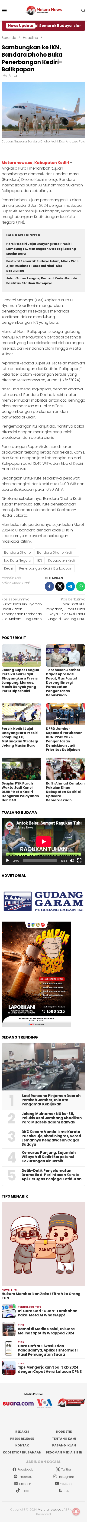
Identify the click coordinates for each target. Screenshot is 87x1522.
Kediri (8, 568)
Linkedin (25, 1484)
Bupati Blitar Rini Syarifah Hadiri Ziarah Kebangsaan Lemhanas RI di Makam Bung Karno (22, 609)
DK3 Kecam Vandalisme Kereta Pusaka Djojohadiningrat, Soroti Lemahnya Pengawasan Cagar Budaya (51, 1138)
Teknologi (26, 1307)
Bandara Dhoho (17, 552)
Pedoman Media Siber (64, 1452)
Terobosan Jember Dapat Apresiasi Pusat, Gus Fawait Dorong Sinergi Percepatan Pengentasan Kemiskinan (63, 682)
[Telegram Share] (70, 586)
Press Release (22, 1438)
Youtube (66, 1484)
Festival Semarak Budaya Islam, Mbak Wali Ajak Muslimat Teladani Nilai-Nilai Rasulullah (42, 266)
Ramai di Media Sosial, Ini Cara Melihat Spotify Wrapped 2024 (46, 1331)
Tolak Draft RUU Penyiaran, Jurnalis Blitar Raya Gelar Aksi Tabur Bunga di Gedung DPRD (65, 609)
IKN (39, 560)
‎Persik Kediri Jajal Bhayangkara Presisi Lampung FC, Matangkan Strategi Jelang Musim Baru (41, 249)
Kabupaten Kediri (51, 162)
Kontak (22, 1445)
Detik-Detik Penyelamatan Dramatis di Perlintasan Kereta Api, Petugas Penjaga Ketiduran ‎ (51, 1175)
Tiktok (25, 1491)
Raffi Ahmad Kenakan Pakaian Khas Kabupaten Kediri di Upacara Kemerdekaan (65, 792)
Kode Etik (64, 1431)
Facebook (25, 1469)
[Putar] (7, 860)
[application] (43, 841)
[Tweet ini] (59, 586)
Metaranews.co (17, 162)
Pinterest (25, 1477)
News (6, 1290)
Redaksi (22, 1431)
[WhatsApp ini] (80, 586)
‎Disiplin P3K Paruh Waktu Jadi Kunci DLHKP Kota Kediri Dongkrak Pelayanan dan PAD (20, 792)
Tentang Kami (64, 1438)
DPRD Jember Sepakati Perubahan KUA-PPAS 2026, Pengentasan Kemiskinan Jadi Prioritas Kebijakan (64, 739)
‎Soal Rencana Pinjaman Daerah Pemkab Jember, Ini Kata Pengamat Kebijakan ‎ (51, 1100)
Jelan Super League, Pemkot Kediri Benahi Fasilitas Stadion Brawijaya (41, 280)
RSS (66, 1491)
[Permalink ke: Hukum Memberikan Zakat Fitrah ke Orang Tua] (43, 1244)
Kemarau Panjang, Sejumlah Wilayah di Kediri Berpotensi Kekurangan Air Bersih (49, 1157)
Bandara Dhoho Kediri (55, 552)
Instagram (66, 1477)
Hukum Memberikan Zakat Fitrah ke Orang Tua (41, 1296)
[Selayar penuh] (79, 860)
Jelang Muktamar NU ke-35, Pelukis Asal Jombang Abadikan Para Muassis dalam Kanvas (52, 1118)
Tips (14, 1290)
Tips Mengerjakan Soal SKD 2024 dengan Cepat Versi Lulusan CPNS (50, 1369)
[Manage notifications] (76, 1511)
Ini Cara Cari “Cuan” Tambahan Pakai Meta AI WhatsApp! (47, 1313)
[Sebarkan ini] (49, 586)
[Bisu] (72, 860)
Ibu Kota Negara (17, 560)
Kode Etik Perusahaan (22, 1452)
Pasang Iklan (64, 1445)
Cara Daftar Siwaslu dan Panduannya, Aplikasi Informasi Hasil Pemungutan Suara (47, 1350)
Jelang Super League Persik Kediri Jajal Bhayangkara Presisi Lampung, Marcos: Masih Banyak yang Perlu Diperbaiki (20, 680)
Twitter (66, 1469)
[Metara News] (43, 10)
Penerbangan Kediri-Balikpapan (45, 568)
